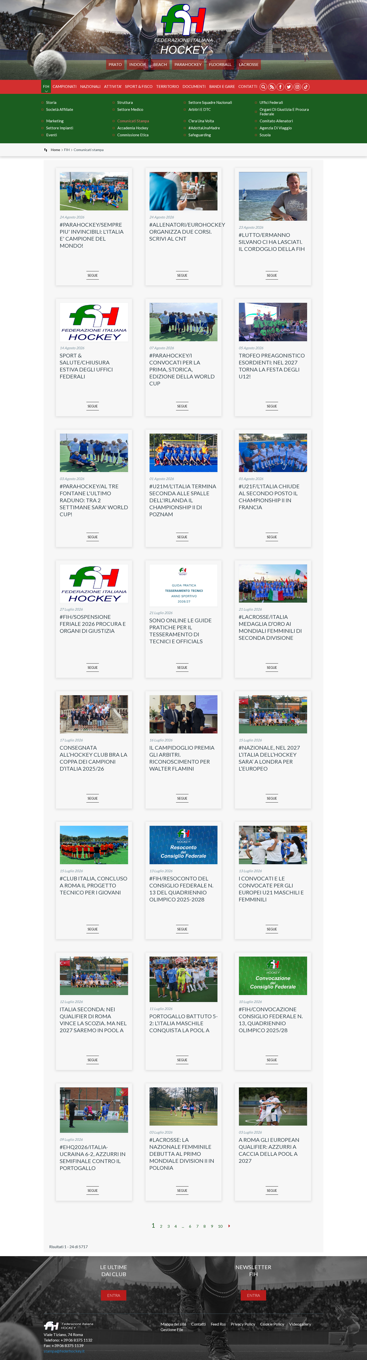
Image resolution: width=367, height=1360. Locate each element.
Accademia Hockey (132, 128)
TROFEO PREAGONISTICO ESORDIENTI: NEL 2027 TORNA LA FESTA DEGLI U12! (272, 366)
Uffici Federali (271, 102)
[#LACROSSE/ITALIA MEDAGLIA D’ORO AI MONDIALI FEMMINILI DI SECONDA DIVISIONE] (273, 601)
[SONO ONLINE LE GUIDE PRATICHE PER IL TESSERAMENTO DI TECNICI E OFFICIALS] (184, 604)
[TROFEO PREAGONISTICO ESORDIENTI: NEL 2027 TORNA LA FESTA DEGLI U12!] (273, 339)
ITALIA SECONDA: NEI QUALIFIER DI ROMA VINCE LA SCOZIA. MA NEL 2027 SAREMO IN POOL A (93, 1019)
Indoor (137, 64)
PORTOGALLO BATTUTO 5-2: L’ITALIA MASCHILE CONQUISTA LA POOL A (183, 1023)
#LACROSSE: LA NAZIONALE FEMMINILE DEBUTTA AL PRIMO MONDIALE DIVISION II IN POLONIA (181, 1153)
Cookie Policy (272, 1324)
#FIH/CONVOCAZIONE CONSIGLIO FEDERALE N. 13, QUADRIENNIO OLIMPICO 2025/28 (271, 1019)
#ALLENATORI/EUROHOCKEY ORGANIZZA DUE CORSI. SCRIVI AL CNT (187, 231)
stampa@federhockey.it (64, 1351)
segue (93, 275)
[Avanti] (229, 1226)
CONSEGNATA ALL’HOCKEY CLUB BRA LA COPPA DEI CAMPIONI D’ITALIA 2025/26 (93, 758)
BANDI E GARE (222, 86)
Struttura (125, 102)
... (183, 1226)
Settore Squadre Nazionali (210, 102)
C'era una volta (201, 121)
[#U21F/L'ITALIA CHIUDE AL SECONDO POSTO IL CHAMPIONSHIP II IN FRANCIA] (273, 470)
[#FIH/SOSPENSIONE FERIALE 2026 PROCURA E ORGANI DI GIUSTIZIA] (94, 601)
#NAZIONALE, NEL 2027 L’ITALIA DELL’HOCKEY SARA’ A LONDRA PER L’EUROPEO (269, 758)
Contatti (247, 86)
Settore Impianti (59, 128)
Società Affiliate (59, 109)
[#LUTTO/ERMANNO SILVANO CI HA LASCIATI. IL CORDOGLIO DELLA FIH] (273, 219)
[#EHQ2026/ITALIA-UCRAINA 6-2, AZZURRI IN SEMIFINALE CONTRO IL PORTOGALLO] (94, 1131)
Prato (115, 64)
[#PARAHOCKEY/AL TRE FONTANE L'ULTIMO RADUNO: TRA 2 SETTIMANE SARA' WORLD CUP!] (94, 470)
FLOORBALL (220, 64)
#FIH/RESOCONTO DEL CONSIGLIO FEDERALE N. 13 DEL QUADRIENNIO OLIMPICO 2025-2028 (181, 889)
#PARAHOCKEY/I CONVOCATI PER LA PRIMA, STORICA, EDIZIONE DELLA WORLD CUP (182, 369)
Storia (51, 102)
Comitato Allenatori (276, 121)
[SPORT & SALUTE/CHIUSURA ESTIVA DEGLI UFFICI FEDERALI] (94, 339)
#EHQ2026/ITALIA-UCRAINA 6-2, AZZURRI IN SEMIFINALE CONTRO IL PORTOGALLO (93, 1157)
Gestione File (172, 1329)
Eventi (51, 135)
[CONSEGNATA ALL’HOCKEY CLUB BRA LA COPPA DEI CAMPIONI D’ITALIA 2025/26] (94, 731)
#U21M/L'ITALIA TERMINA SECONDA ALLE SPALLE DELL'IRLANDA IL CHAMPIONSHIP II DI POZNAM (182, 500)
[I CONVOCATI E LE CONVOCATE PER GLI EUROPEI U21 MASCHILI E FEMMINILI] (273, 862)
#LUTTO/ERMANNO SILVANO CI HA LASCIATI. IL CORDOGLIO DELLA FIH (272, 241)
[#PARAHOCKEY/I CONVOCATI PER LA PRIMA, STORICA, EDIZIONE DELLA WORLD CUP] (184, 339)
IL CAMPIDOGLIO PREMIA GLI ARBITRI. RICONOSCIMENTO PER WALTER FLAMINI (181, 758)
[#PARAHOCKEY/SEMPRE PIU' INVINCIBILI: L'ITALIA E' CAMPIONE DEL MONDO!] (94, 208)
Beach (160, 64)
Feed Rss (218, 1324)
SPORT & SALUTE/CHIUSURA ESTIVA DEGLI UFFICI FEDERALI (86, 366)
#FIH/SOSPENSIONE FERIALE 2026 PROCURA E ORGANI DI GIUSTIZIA (93, 623)
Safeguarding (199, 135)
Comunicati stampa (133, 121)
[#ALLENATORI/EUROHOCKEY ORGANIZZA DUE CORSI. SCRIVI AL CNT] (184, 208)
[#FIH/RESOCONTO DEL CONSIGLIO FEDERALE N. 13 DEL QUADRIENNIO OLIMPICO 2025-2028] (184, 862)
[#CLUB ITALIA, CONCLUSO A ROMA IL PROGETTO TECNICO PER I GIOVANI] (94, 862)
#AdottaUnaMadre (204, 128)
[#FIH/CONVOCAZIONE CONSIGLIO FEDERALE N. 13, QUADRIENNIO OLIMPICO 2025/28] (273, 993)
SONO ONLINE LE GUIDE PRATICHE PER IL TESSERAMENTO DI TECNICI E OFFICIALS (180, 631)
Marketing (55, 121)
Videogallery (300, 1324)
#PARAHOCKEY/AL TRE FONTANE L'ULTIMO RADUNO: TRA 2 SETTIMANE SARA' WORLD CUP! (94, 500)
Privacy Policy (243, 1324)
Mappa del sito (173, 1324)
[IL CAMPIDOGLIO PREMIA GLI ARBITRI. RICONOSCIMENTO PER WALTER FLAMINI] (184, 731)
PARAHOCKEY (188, 64)
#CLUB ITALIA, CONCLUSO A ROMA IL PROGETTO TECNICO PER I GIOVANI (93, 885)
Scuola (265, 135)
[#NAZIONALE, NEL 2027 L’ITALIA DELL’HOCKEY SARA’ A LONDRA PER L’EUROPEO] (273, 731)
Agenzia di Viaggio (276, 128)
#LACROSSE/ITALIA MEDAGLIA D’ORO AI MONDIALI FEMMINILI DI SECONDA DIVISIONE (270, 627)
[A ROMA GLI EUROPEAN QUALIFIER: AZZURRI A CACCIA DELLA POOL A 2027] (273, 1124)
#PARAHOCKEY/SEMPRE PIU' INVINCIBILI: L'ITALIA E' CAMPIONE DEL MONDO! (92, 235)
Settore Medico (130, 109)
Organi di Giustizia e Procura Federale (284, 111)
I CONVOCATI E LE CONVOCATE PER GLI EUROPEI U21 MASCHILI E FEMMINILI (271, 889)
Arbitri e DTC (199, 109)
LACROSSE (248, 64)
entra (113, 1295)
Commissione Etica (133, 135)
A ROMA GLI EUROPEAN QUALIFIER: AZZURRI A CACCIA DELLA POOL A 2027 (269, 1150)
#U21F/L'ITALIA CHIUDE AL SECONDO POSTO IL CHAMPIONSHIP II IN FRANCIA (269, 496)
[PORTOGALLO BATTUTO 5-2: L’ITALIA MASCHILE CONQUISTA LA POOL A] (184, 1000)
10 (220, 1226)
